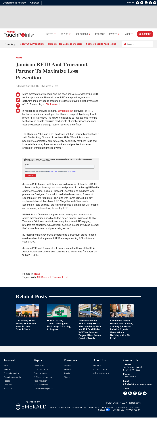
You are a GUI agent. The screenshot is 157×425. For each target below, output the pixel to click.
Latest (49, 34)
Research (67, 370)
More (127, 34)
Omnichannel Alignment (44, 389)
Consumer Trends (41, 370)
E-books (67, 377)
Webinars (67, 366)
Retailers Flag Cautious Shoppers (65, 44)
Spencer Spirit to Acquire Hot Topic (104, 44)
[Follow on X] (146, 2)
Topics (64, 34)
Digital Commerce (41, 385)
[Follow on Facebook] (137, 2)
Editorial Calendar (100, 370)
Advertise (34, 3)
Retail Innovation (40, 381)
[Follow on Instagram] (150, 2)
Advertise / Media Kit (101, 373)
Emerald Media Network (14, 3)
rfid (65, 277)
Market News (39, 366)
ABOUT (53, 407)
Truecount (57, 277)
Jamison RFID (65, 110)
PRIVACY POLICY (133, 410)
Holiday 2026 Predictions (31, 44)
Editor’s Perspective (11, 373)
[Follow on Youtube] (154, 2)
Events (113, 34)
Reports (67, 373)
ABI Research (53, 104)
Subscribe (145, 34)
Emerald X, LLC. (119, 403)
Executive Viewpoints (12, 377)
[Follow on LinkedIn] (141, 2)
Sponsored (8, 389)
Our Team (97, 366)
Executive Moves (40, 373)
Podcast (100, 34)
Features (7, 370)
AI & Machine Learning (43, 377)
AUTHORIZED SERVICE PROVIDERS (82, 407)
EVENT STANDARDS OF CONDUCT (112, 407)
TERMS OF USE (118, 410)
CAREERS (62, 407)
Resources (82, 34)
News (19, 57)
